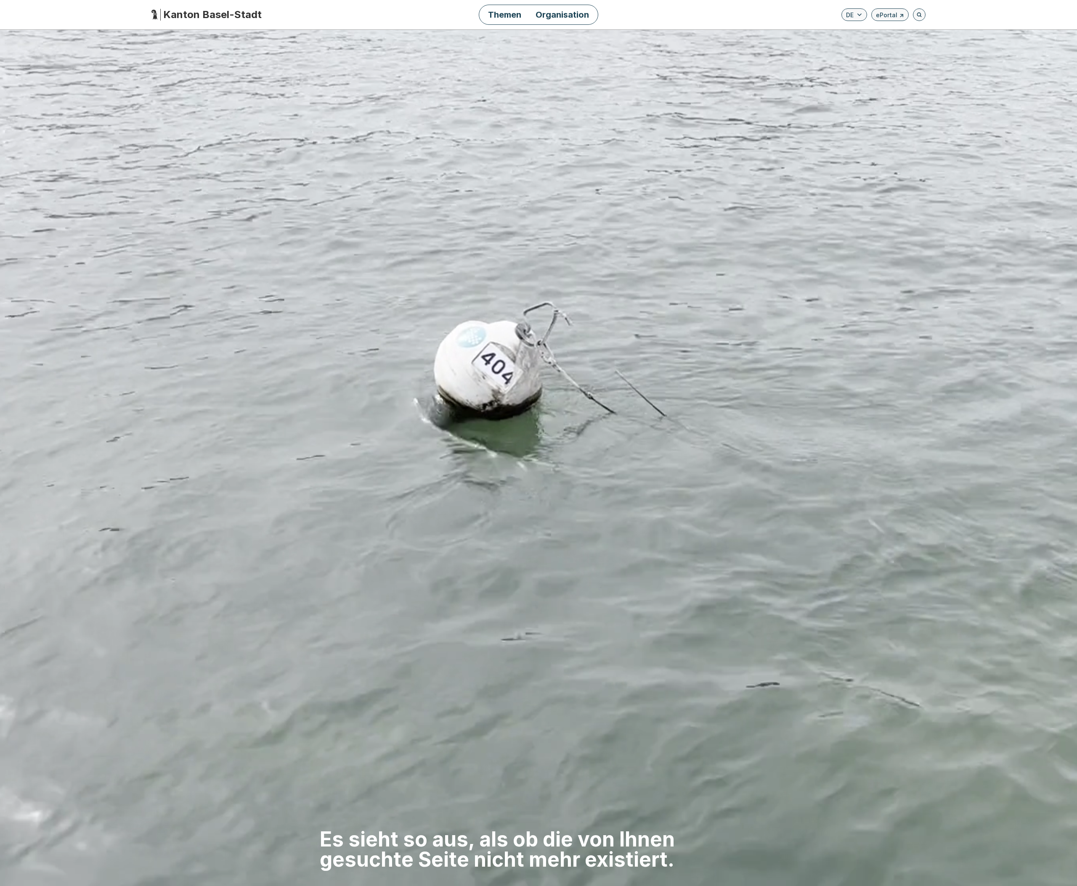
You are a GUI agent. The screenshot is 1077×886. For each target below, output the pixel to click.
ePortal (890, 16)
